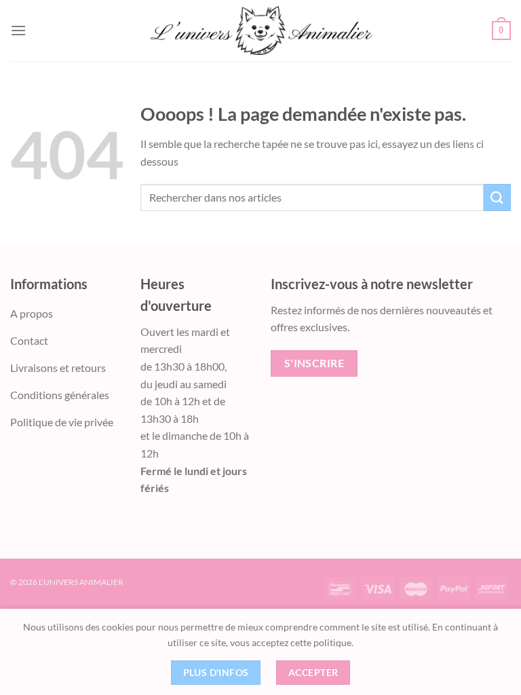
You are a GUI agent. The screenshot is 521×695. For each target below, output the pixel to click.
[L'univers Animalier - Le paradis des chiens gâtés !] (260, 30)
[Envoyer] (497, 197)
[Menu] (18, 30)
